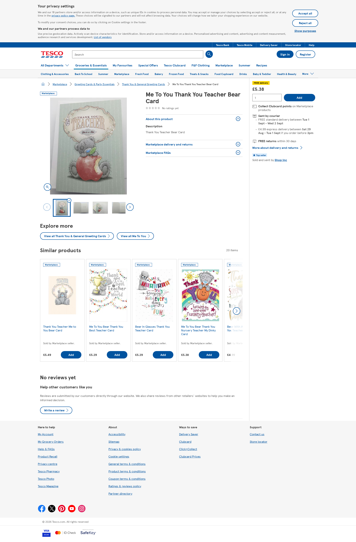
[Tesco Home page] (52, 54)
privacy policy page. (63, 15)
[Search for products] (209, 54)
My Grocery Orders (51, 441)
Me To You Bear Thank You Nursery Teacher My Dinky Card (198, 330)
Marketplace (60, 84)
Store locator (258, 441)
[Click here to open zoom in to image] (47, 187)
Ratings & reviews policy (124, 486)
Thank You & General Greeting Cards (143, 84)
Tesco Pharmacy (49, 471)
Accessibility (116, 434)
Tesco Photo (46, 478)
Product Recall (47, 456)
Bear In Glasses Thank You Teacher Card (152, 328)
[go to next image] (130, 207)
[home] (43, 84)
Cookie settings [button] (118, 456)
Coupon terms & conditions (127, 478)
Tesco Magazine (48, 486)
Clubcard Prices (190, 456)
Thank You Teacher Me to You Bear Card (59, 328)
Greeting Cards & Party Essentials (95, 84)
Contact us (257, 434)
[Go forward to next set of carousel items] (236, 311)
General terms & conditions (127, 464)
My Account (45, 434)
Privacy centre (47, 464)
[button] (222, 45)
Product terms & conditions (127, 471)
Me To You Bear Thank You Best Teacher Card (106, 328)
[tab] (62, 208)
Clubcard (185, 441)
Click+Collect (188, 449)
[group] (62, 311)
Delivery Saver (188, 434)
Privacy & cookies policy (124, 449)
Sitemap (113, 441)
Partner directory (120, 493)
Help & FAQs (46, 449)
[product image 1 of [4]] (88, 146)
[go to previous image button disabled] (47, 207)
